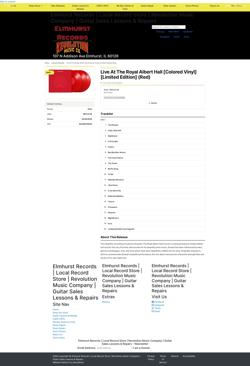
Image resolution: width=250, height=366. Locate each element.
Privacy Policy (151, 358)
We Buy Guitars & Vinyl (64, 322)
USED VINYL (59, 319)
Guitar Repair (59, 325)
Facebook (159, 302)
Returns (106, 302)
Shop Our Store (60, 312)
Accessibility (189, 356)
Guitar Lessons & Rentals (65, 315)
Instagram (159, 305)
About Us (57, 334)
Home (47, 63)
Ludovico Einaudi (57, 63)
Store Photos (59, 331)
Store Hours (59, 337)
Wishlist (154, 103)
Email (157, 311)
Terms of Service (163, 359)
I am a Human (141, 347)
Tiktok (157, 308)
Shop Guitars (59, 328)
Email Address (86, 347)
